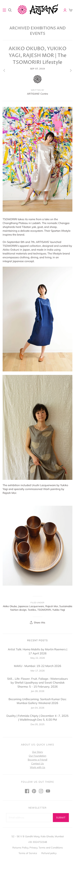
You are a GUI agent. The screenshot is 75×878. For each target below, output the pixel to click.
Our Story (37, 751)
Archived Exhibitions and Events (37, 31)
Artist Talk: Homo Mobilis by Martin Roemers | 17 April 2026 (37, 651)
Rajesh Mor (51, 606)
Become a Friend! (37, 759)
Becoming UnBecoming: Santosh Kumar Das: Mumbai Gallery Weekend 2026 (38, 701)
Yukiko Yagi (58, 609)
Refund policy (49, 853)
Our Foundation (37, 755)
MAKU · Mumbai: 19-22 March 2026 (37, 666)
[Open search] (10, 10)
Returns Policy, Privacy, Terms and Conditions (37, 847)
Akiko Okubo (10, 606)
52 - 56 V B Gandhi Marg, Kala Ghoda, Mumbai (38, 836)
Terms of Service (27, 853)
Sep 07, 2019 (37, 68)
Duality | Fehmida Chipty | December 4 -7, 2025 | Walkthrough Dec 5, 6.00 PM (37, 717)
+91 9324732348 (37, 842)
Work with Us (37, 767)
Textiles (32, 609)
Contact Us (37, 763)
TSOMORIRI (44, 609)
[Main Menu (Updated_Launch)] (4, 10)
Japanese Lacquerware (31, 606)
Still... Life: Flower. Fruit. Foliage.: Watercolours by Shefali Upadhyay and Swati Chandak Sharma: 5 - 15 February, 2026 (37, 682)
